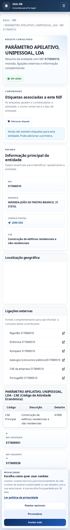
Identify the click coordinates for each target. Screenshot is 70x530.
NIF (14, 20)
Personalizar (35, 514)
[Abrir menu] (63, 5)
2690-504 (17, 222)
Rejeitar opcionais (35, 505)
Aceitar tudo (35, 522)
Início (6, 20)
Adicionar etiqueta (20, 121)
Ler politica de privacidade (21, 497)
